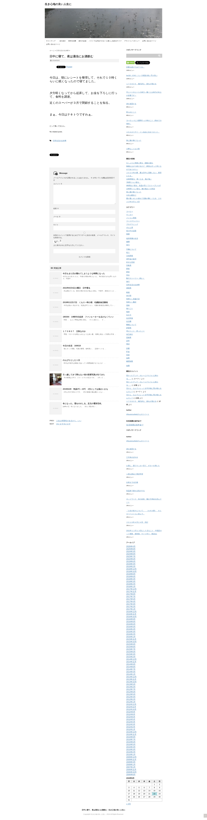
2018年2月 (130, 584)
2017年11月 (131, 592)
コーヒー (129, 211)
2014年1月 (130, 674)
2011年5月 (130, 719)
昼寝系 (128, 288)
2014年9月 (130, 664)
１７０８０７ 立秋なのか (74, 331)
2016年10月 (131, 617)
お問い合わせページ (149, 41)
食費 (128, 366)
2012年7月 (130, 689)
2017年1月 (130, 609)
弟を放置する (131, 104)
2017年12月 (131, 589)
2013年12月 (131, 677)
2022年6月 (130, 559)
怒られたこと (131, 112)
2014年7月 (130, 669)
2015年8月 (130, 647)
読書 (128, 348)
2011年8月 (130, 714)
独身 (128, 312)
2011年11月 (131, 707)
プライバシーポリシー (132, 41)
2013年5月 (130, 684)
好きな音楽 (130, 262)
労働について (131, 249)
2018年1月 (130, 587)
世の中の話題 (131, 231)
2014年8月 (130, 667)
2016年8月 (130, 622)
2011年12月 (131, 704)
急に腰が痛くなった (133, 140)
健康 (128, 242)
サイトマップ (51, 41)
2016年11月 (131, 614)
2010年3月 (130, 749)
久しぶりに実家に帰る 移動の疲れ (139, 163)
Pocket (69, 67)
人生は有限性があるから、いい (68, 421)
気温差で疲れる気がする (135, 491)
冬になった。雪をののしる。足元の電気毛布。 (83, 403)
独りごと (129, 308)
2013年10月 (131, 682)
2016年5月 (130, 627)
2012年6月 (130, 692)
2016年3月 (130, 632)
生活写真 (129, 318)
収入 (128, 252)
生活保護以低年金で (135, 425)
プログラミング (132, 224)
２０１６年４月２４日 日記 (137, 522)
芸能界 (128, 337)
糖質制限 (129, 361)
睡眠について (131, 325)
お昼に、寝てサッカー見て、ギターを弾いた (143, 466)
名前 (56, 208)
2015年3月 (130, 654)
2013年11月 (131, 679)
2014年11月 (131, 662)
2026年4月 (130, 546)
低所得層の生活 (132, 238)
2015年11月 (131, 639)
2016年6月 (130, 624)
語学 (128, 341)
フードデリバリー (133, 221)
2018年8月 (130, 574)
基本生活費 (72, 41)
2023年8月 (130, 554)
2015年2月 (130, 657)
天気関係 (129, 256)
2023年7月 (130, 556)
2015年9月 (130, 644)
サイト (55, 225)
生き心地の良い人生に (58, 4)
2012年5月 (130, 694)
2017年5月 (130, 599)
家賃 (128, 272)
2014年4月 (130, 672)
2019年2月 (130, 566)
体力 (128, 245)
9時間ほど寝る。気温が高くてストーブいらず (143, 185)
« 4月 (128, 804)
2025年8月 (130, 549)
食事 (128, 358)
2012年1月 (130, 702)
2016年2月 (130, 634)
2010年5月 (130, 744)
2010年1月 (130, 754)
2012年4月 (130, 697)
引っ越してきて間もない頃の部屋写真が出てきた (84, 375)
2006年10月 (131, 772)
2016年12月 (131, 612)
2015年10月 (131, 642)
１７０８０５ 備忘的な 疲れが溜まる (141, 84)
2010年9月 (130, 737)
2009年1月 (130, 765)
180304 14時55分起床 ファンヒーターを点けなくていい (88, 317)
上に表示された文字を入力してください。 (69, 245)
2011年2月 (130, 727)
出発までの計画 (132, 482)
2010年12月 (131, 732)
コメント (57, 184)
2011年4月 (130, 722)
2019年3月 (130, 564)
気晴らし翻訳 (131, 302)
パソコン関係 (131, 218)
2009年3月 (130, 762)
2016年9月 (130, 619)
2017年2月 (130, 607)
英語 (128, 344)
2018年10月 (131, 571)
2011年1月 (130, 729)
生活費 (128, 321)
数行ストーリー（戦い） (135, 278)
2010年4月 (130, 747)
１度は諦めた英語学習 (134, 474)
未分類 (128, 296)
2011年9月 (130, 712)
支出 (128, 275)
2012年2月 (130, 699)
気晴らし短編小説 (133, 299)
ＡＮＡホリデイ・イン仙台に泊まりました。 (143, 132)
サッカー (129, 215)
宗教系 (128, 265)
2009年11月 (131, 760)
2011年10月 (131, 709)
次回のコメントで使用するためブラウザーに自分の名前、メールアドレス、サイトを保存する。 (84, 236)
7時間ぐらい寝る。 (133, 182)
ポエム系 (129, 228)
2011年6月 (130, 717)
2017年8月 (130, 594)
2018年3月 (130, 581)
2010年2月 (130, 752)
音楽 (128, 355)
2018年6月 (130, 576)
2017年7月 (130, 597)
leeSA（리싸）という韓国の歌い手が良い (142, 75)
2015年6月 (130, 652)
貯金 (128, 352)
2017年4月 (130, 602)
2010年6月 (130, 742)
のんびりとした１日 (71, 360)
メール (56, 217)
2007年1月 (130, 767)
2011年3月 (130, 724)
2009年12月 (131, 757)
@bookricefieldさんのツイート (137, 414)
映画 (128, 292)
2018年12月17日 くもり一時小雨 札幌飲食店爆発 (85, 302)
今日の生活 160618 (72, 346)
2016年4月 (130, 629)
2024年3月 (130, 551)
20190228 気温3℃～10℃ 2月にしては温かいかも (85, 389)
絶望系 (128, 328)
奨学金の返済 (131, 259)
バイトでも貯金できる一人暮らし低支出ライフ (105, 41)
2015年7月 (130, 649)
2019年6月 (130, 561)
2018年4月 (130, 579)
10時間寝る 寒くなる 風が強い (139, 179)
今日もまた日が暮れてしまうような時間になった (84, 273)
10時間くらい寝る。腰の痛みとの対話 (140, 189)
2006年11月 (131, 770)
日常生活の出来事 (59, 141)
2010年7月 (130, 739)
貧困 (128, 234)
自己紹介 (63, 41)
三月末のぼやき (132, 457)
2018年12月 (131, 569)
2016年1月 (130, 637)
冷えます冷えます (63, 424)
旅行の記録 (82, 41)
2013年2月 (130, 687)
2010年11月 (131, 734)
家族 (128, 269)
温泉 (128, 305)
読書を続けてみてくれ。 (135, 67)
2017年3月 (130, 604)
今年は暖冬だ (131, 195)
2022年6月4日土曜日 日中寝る (76, 288)
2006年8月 (130, 775)
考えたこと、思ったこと (135, 331)
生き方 (128, 315)
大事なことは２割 (133, 149)
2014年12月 (131, 659)
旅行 (128, 281)
